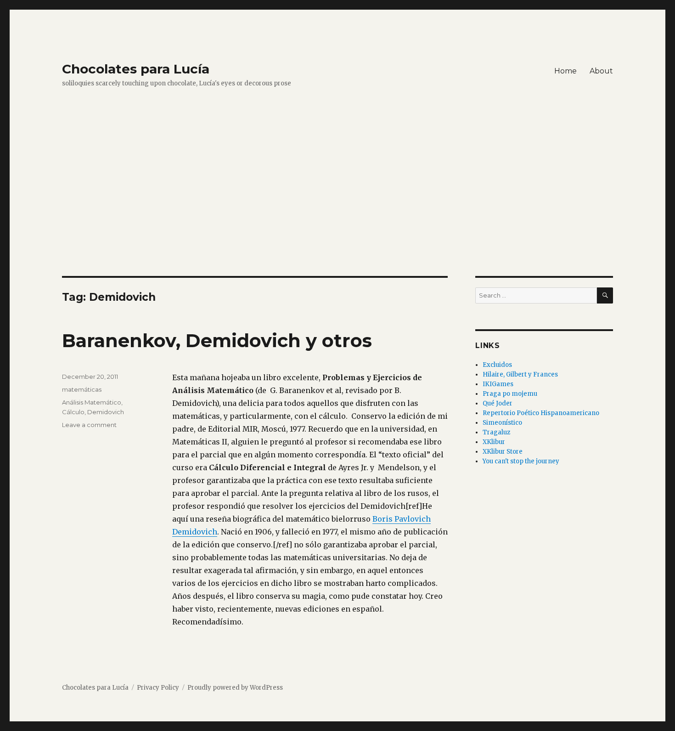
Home (565, 71)
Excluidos (497, 365)
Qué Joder (497, 403)
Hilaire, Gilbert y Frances (520, 374)
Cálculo (73, 412)
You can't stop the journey (521, 461)
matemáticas (81, 389)
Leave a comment (89, 424)
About (601, 71)
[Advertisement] (337, 208)
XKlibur (494, 442)
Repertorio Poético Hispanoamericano (541, 413)
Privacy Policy (158, 688)
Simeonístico (502, 423)
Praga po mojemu (510, 394)
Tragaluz (496, 432)
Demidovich (105, 412)
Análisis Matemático (91, 402)
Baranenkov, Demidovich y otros (217, 340)
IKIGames (498, 384)
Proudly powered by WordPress (235, 688)
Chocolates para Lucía (135, 69)
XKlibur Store (503, 451)
